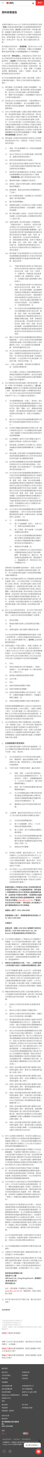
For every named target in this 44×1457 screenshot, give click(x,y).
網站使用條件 (7, 1439)
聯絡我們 (5, 1418)
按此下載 (6, 1348)
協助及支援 (5, 1415)
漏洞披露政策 (26, 1439)
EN (24, 1433)
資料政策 (17, 1439)
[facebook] (10, 1451)
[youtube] (4, 1451)
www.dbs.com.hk (25, 900)
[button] (6, 1433)
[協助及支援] (33, 3)
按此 (5, 1333)
